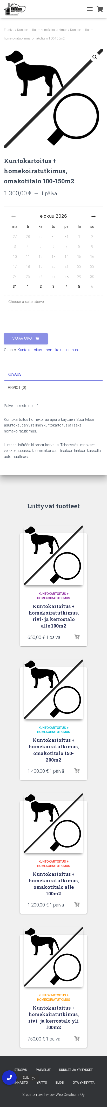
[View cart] (100, 9)
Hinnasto (20, 1082)
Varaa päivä (22, 339)
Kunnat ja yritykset (76, 1070)
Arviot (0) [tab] (17, 387)
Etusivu (9, 30)
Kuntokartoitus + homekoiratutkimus (42, 30)
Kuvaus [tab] (15, 374)
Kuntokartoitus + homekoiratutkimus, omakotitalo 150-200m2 (54, 750)
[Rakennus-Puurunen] (17, 9)
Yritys (42, 1082)
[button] (94, 57)
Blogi (60, 1082)
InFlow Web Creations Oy (64, 1094)
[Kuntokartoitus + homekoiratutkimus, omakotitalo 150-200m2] (53, 689)
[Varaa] (76, 637)
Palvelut (43, 1070)
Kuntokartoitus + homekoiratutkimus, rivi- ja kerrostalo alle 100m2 (54, 616)
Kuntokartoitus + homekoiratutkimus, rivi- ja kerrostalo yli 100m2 (53, 1018)
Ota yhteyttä (84, 1082)
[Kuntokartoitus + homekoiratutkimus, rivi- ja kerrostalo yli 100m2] (53, 957)
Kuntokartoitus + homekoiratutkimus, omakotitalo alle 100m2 (54, 884)
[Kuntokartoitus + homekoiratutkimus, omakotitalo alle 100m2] (53, 823)
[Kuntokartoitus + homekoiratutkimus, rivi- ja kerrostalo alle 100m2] (53, 555)
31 (15, 286)
